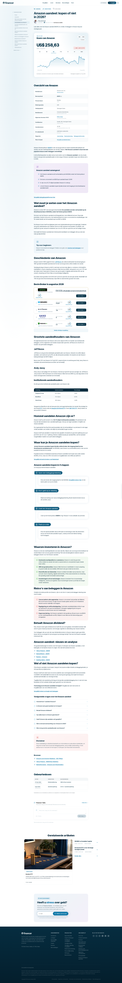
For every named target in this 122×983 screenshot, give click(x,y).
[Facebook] (93, 936)
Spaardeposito (68, 935)
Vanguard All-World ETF (58, 408)
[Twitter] (96, 936)
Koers (16, 14)
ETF (41, 408)
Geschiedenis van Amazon (20, 22)
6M (53, 51)
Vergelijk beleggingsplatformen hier (44, 197)
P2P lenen (67, 953)
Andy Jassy (60, 117)
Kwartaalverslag (68, 136)
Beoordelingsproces (97, 979)
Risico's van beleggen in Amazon (22, 36)
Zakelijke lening (68, 943)
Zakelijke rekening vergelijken (69, 946)
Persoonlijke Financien (54, 940)
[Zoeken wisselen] (118, 3)
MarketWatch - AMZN (42, 654)
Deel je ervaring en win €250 (83, 958)
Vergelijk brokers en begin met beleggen (46, 691)
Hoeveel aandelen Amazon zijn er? (21, 28)
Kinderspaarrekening (70, 948)
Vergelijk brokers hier (75, 480)
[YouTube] (105, 936)
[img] (61, 62)
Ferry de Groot (42, 21)
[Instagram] (99, 936)
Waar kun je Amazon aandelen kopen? (21, 32)
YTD (61, 51)
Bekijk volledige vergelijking (61, 330)
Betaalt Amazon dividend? (20, 38)
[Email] (108, 936)
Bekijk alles (84, 802)
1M (46, 51)
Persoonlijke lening (69, 950)
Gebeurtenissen (18, 47)
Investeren (53, 935)
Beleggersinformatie (79, 136)
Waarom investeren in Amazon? (21, 34)
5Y (74, 51)
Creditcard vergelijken (67, 940)
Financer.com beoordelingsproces (83, 949)
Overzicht (17, 17)
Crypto (52, 943)
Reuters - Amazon (41, 657)
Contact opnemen (83, 937)
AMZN (49, 147)
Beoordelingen (54, 947)
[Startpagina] (8, 3)
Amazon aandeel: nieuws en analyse (20, 41)
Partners (104, 2)
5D (39, 51)
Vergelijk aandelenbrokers (63, 139)
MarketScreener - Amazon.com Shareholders (49, 764)
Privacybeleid (82, 955)
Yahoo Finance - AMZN (43, 650)
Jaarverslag (60, 136)
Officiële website (60, 92)
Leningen (53, 937)
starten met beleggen (74, 248)
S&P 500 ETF (73, 408)
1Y (67, 51)
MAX (82, 51)
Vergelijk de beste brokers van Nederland (46, 459)
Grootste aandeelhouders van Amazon (21, 25)
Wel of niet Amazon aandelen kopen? (21, 45)
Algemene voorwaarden (82, 953)
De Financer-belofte (58, 22)
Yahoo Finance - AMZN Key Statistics (47, 761)
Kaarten (53, 945)
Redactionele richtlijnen (82, 946)
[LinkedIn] (102, 936)
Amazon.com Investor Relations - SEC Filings (49, 758)
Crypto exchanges (69, 937)
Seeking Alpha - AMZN (43, 660)
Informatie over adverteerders (82, 942)
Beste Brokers (68, 955)
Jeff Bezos (58, 262)
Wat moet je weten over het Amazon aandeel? (20, 20)
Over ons (81, 935)
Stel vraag (81, 816)
